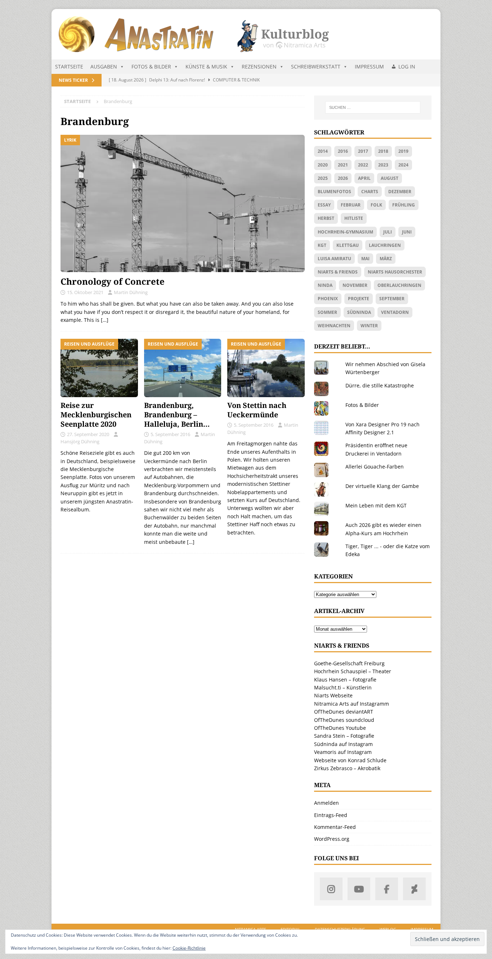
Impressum (369, 66)
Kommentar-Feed (335, 826)
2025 (323, 178)
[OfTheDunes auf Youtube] (359, 889)
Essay (324, 205)
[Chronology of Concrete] (183, 203)
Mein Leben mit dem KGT (376, 505)
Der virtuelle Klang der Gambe (382, 486)
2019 (403, 151)
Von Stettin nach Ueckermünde (256, 409)
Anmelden (326, 802)
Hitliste (353, 218)
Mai (365, 259)
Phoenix (328, 299)
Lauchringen (385, 245)
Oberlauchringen (399, 285)
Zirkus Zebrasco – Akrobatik (347, 768)
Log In (406, 66)
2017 (363, 151)
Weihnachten (334, 326)
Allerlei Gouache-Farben (374, 466)
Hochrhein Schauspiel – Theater (352, 671)
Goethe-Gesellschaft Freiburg (349, 663)
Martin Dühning (131, 292)
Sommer (327, 312)
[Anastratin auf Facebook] (386, 889)
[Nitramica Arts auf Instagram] (331, 889)
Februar (351, 205)
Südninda (359, 312)
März (386, 259)
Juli (387, 232)
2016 (343, 151)
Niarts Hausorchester (395, 272)
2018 (383, 151)
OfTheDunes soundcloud (344, 719)
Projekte (358, 299)
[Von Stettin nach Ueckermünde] (266, 368)
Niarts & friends (338, 272)
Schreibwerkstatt (315, 66)
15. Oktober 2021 (85, 292)
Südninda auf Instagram (343, 744)
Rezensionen (259, 66)
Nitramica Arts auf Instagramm (351, 703)
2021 (343, 165)
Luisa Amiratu (334, 259)
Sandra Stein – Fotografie (344, 735)
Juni (407, 232)
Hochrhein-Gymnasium (345, 232)
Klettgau (347, 245)
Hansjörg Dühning (80, 441)
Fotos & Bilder (151, 66)
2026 (343, 178)
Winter (369, 326)
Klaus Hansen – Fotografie (345, 679)
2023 (383, 165)
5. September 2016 (170, 434)
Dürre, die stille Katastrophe (379, 385)
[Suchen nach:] (373, 107)
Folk (376, 205)
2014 (323, 151)
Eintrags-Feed (330, 815)
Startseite (69, 66)
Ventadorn (395, 312)
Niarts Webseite (333, 695)
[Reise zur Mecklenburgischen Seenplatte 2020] (99, 368)
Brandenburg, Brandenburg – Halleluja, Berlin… (177, 414)
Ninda (325, 285)
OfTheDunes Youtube (340, 727)
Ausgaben (103, 66)
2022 (363, 165)
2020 (323, 165)
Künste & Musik (206, 66)
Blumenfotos (334, 191)
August (389, 178)
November (355, 285)
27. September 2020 (88, 434)
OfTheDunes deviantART (343, 711)
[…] (104, 319)
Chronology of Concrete (113, 281)
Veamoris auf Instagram (343, 752)
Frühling (403, 205)
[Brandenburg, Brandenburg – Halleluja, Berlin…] (183, 368)
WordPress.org (331, 838)
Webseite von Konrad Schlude (350, 760)
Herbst (326, 218)
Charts (369, 191)
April (364, 178)
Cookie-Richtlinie (189, 948)
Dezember (399, 191)
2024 (403, 165)
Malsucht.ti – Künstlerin (343, 687)
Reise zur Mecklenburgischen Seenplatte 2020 (96, 414)
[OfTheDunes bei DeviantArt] (414, 889)
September (391, 299)
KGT (322, 245)
